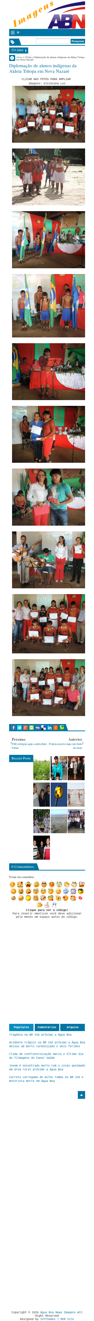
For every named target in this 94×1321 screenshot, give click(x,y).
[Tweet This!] (19, 727)
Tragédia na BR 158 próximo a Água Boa (40, 1035)
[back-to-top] (81, 1095)
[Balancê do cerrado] (41, 821)
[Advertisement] (49, 1132)
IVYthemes (47, 1319)
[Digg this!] (37, 727)
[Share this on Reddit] (55, 727)
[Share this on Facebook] (13, 727)
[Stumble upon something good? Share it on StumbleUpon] (31, 727)
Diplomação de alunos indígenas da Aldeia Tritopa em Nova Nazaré (43, 68)
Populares (21, 1027)
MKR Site (67, 1319)
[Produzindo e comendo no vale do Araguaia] (41, 768)
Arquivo (73, 1027)
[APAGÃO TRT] (76, 821)
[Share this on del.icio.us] (43, 727)
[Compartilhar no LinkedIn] (49, 727)
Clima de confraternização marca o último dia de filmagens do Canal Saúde (46, 1056)
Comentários (47, 1027)
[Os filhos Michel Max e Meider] (41, 848)
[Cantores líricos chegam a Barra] (41, 795)
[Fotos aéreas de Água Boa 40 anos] (59, 821)
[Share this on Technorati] (61, 727)
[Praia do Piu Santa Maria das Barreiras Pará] (76, 795)
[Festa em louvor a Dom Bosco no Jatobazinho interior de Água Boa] (59, 768)
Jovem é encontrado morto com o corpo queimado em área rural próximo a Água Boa (47, 1067)
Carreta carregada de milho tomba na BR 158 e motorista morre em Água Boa (46, 1079)
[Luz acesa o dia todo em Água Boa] (59, 795)
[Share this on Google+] (25, 727)
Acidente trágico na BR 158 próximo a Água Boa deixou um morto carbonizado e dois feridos (47, 1044)
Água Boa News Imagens (58, 1312)
